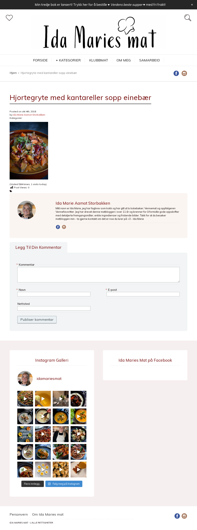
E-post (112, 290)
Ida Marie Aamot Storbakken (29, 114)
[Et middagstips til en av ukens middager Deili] (78, 434)
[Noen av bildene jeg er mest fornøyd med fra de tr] (43, 452)
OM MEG (124, 60)
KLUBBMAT (98, 60)
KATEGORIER (70, 60)
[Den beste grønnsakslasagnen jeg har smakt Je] (78, 452)
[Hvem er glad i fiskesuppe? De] (43, 416)
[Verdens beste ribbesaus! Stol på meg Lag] (78, 469)
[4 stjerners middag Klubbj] (60, 399)
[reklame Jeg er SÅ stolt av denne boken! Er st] (25, 434)
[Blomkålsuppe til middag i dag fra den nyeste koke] (43, 399)
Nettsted (23, 304)
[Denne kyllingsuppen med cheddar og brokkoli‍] (78, 416)
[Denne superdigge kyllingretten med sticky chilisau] (43, 434)
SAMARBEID (149, 60)
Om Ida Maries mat (47, 514)
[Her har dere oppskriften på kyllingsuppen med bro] (60, 416)
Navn (21, 290)
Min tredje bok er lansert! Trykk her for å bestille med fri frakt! (100, 4)
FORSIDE (40, 60)
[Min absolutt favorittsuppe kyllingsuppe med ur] (25, 452)
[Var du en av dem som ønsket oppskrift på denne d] (25, 416)
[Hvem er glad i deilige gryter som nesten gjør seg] (78, 399)
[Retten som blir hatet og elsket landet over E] (43, 469)
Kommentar (25, 264)
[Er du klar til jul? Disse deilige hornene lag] (60, 469)
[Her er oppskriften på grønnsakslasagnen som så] (60, 452)
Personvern (19, 514)
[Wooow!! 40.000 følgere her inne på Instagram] (60, 434)
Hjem (13, 73)
